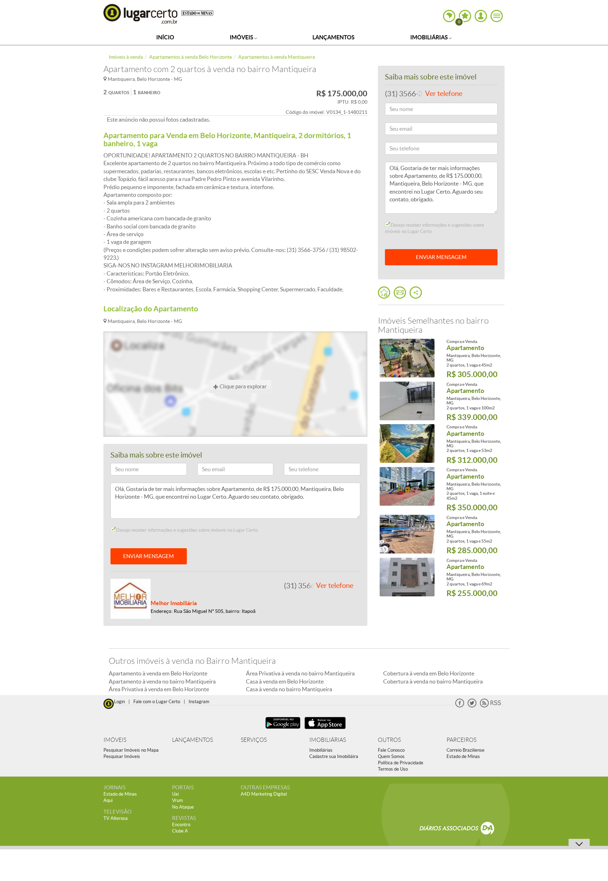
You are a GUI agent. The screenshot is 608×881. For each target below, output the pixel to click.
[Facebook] (459, 705)
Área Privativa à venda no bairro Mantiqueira (300, 673)
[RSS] (490, 705)
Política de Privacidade (400, 762)
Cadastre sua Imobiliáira (333, 756)
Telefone (296, 470)
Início (165, 37)
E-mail (207, 470)
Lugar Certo (140, 14)
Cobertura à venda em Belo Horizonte (428, 673)
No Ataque (183, 807)
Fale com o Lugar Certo (156, 701)
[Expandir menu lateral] (496, 16)
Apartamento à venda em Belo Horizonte (158, 673)
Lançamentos (333, 37)
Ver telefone (334, 585)
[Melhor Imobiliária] (130, 598)
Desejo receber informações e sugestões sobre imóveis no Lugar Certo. (187, 530)
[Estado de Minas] (197, 13)
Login (119, 701)
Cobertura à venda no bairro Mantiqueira (433, 681)
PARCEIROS (461, 740)
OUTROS (389, 740)
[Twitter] (472, 705)
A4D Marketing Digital (264, 794)
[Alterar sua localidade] (449, 16)
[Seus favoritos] (384, 292)
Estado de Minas (463, 756)
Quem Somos (391, 756)
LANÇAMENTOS (192, 740)
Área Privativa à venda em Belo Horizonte (159, 689)
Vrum (177, 800)
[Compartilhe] (416, 292)
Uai (175, 794)
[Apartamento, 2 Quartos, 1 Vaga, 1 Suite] (407, 486)
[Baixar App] (283, 729)
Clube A (180, 831)
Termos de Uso (393, 769)
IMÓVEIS (114, 740)
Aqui (108, 800)
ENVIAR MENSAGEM (148, 556)
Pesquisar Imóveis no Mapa (131, 750)
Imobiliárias (429, 37)
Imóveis (242, 37)
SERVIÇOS (254, 740)
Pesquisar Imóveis (121, 756)
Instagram (199, 701)
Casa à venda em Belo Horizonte (285, 681)
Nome (120, 470)
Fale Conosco (391, 750)
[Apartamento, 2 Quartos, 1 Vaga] (407, 358)
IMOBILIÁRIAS (327, 740)
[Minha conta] (481, 16)
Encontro (181, 824)
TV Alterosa (115, 818)
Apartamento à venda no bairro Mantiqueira (162, 681)
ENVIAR (441, 257)
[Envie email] (400, 292)
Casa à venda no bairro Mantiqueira (289, 689)
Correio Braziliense (465, 750)
